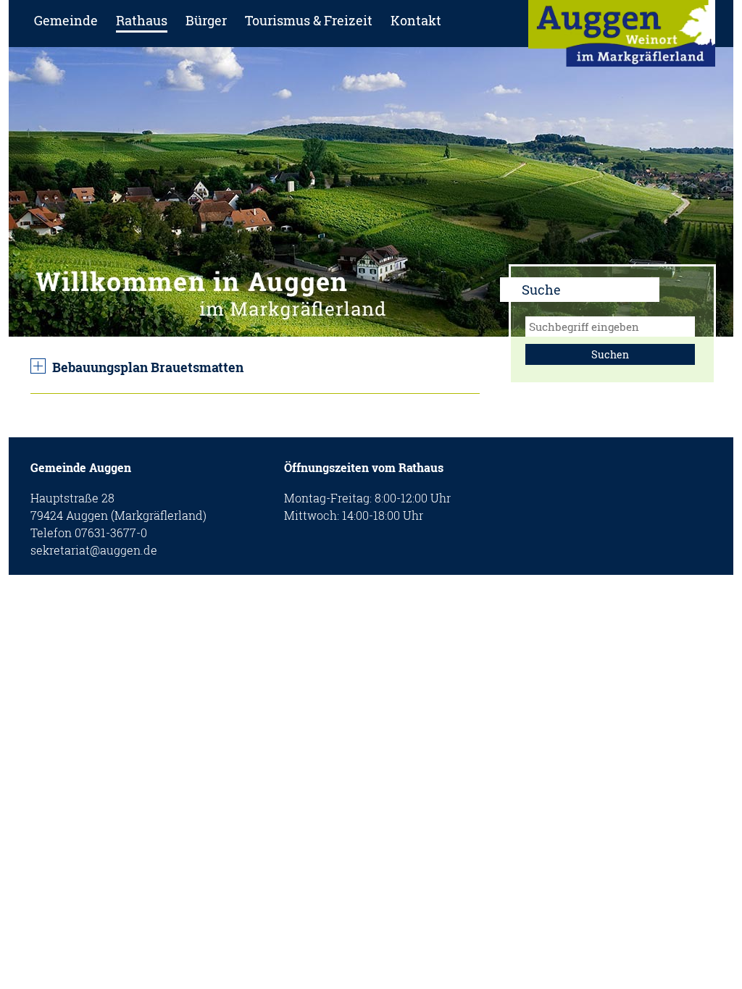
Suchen (610, 354)
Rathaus (141, 20)
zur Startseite (621, 38)
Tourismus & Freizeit (308, 20)
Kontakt (416, 20)
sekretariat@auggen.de (93, 549)
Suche (541, 289)
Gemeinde (66, 20)
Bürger (206, 20)
